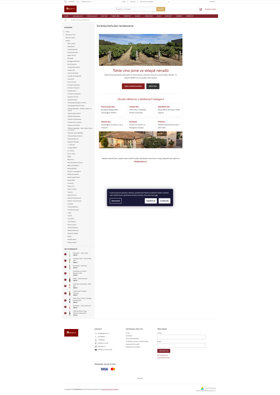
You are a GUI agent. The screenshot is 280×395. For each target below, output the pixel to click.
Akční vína (153, 86)
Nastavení (116, 201)
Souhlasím (164, 201)
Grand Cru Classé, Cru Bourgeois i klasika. (137, 125)
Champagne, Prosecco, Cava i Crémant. (112, 125)
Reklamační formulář (132, 344)
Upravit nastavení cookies (109, 389)
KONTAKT (133, 2)
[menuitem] (66, 16)
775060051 (101, 340)
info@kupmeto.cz (140, 161)
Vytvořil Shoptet (210, 388)
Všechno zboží (70, 38)
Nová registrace (162, 355)
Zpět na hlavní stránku (133, 86)
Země (67, 32)
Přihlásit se (163, 351)
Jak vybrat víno (70, 35)
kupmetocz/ (102, 346)
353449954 (101, 337)
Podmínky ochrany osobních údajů (137, 341)
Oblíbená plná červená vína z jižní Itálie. (168, 125)
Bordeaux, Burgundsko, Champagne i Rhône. (109, 110)
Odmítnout (150, 201)
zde (156, 195)
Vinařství (140, 378)
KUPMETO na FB (103, 343)
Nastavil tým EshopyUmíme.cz (206, 391)
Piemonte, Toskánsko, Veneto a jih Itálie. (137, 110)
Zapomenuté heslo (163, 358)
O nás (124, 2)
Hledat (160, 9)
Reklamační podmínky (133, 347)
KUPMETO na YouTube (105, 350)
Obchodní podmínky (147, 2)
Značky (67, 41)
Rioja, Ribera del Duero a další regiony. (169, 110)
